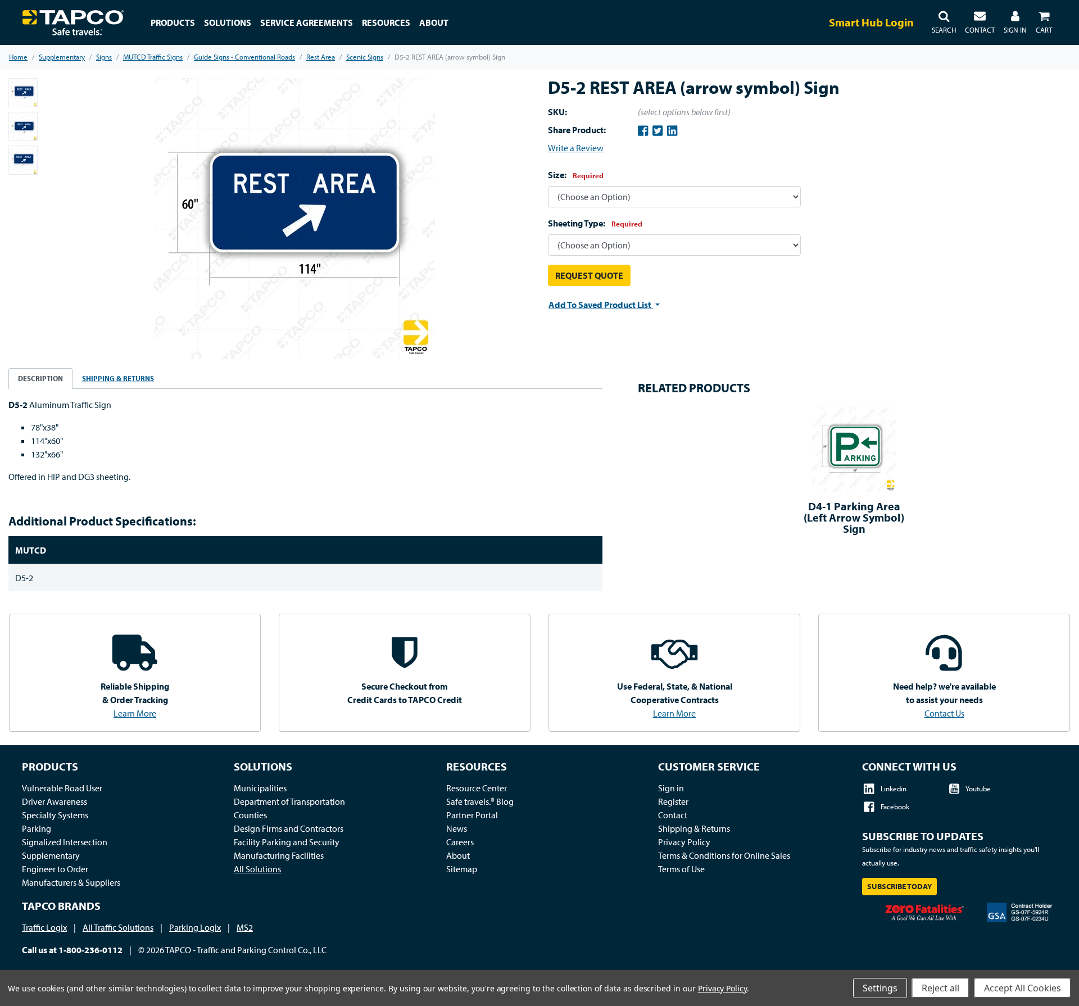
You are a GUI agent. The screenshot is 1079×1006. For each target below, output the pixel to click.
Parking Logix (195, 927)
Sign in (671, 788)
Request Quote (589, 275)
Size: (576, 174)
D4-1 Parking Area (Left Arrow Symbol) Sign (854, 517)
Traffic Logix (44, 927)
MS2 (245, 927)
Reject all (940, 988)
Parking (36, 828)
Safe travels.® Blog (480, 801)
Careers (460, 842)
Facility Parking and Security (286, 842)
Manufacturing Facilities (279, 855)
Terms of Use (681, 868)
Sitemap (461, 868)
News (456, 828)
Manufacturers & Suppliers (71, 882)
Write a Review (576, 147)
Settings (880, 988)
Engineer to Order (55, 868)
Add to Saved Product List (600, 304)
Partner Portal (472, 815)
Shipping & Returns (694, 828)
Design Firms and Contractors (288, 828)
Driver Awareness (54, 801)
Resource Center (476, 788)
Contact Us (944, 713)
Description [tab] (40, 378)
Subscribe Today (899, 886)
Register (673, 801)
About (458, 855)
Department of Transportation (289, 801)
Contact (672, 815)
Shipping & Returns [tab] (118, 378)
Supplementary (51, 855)
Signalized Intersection (64, 842)
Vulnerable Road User (62, 788)
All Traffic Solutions (118, 927)
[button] (943, 22)
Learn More (135, 713)
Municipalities (260, 788)
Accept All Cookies (1022, 988)
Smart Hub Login (871, 22)
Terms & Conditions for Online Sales (724, 855)
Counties (250, 815)
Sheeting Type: (595, 223)
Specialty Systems (55, 815)
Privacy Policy (684, 842)
